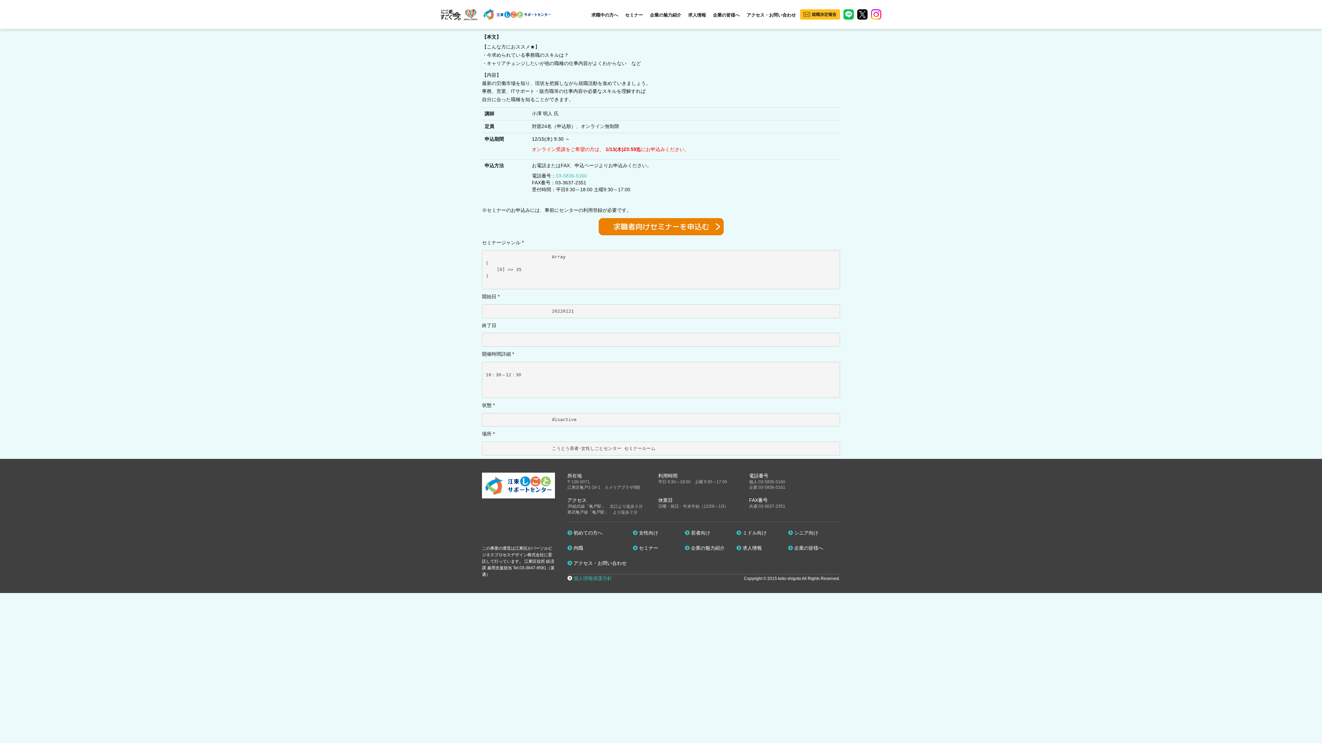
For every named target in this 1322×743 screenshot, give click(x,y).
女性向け (648, 533)
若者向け (700, 533)
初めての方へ (587, 533)
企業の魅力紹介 (665, 15)
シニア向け (805, 533)
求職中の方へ (604, 15)
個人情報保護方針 (593, 578)
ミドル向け (754, 533)
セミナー (634, 15)
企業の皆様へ (726, 15)
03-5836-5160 (571, 176)
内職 (577, 548)
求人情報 (697, 15)
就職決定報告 (824, 14)
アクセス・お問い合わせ (771, 15)
